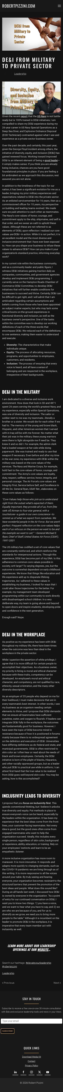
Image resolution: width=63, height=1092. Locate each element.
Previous (9, 982)
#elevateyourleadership (38, 962)
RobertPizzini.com (18, 6)
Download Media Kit (31, 1056)
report (24, 116)
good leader (51, 160)
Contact (31, 1061)
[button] (59, 6)
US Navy (41, 116)
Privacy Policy (31, 1065)
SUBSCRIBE (7, 1031)
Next (56, 982)
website (42, 949)
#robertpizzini (9, 966)
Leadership (20, 73)
